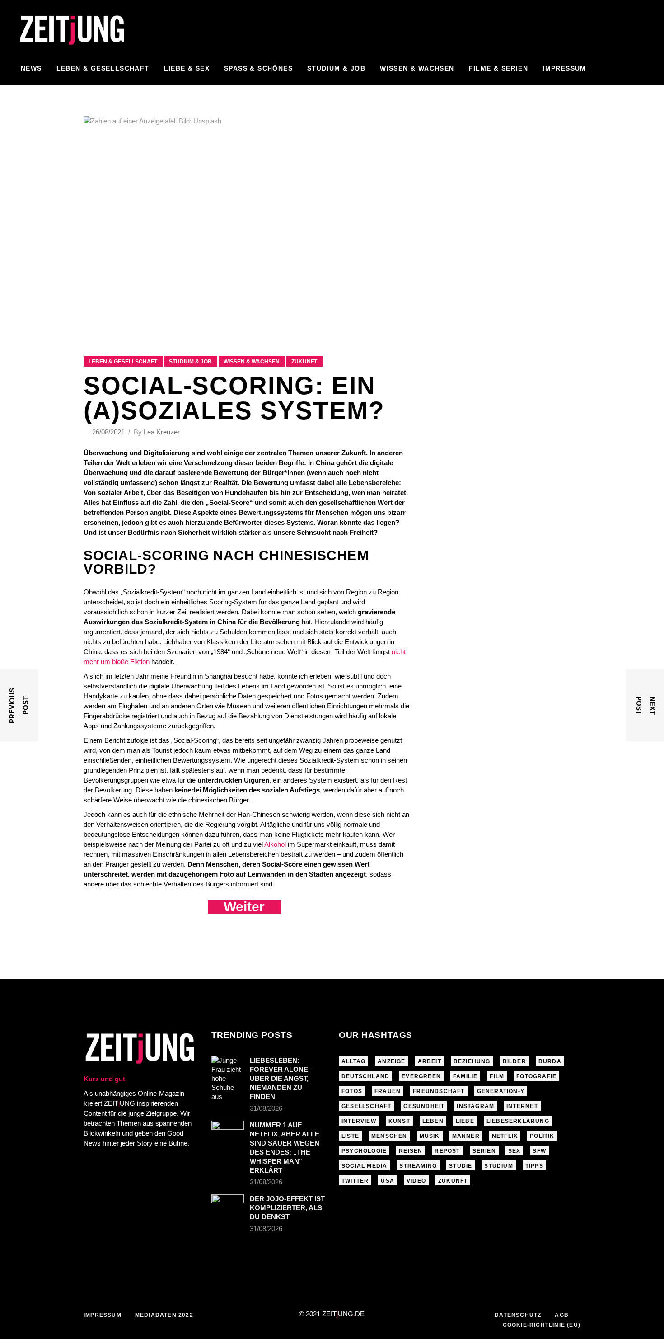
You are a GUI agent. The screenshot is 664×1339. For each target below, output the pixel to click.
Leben (433, 1121)
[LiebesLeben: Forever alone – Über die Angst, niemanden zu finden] (227, 1078)
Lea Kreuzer (162, 432)
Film (497, 1076)
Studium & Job (190, 361)
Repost (447, 1151)
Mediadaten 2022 (164, 1315)
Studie (460, 1166)
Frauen (387, 1091)
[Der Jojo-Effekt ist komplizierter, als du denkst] (227, 1205)
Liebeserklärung (517, 1121)
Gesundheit (423, 1106)
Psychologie (364, 1151)
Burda (549, 1061)
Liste (350, 1136)
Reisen (410, 1151)
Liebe (465, 1121)
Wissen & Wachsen (252, 361)
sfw (539, 1151)
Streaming (418, 1166)
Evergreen (421, 1076)
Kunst (399, 1121)
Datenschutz (518, 1315)
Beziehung (472, 1061)
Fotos (351, 1091)
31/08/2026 (266, 1108)
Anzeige (391, 1061)
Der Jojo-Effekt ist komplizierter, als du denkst (287, 1208)
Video (416, 1181)
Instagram (475, 1106)
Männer (466, 1136)
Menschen (389, 1136)
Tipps (534, 1166)
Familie (465, 1076)
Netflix (505, 1136)
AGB (562, 1315)
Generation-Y (500, 1091)
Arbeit (429, 1061)
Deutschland (365, 1076)
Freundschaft (438, 1091)
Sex (514, 1151)
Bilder (514, 1061)
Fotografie (536, 1076)
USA (387, 1181)
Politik (542, 1136)
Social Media (364, 1166)
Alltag (353, 1061)
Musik (430, 1136)
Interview (358, 1121)
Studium (498, 1166)
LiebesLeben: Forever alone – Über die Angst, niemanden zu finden (281, 1078)
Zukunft (304, 361)
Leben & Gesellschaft (123, 361)
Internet (522, 1106)
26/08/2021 (109, 432)
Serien (484, 1151)
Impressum (103, 1315)
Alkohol (275, 844)
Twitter (355, 1181)
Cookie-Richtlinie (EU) (541, 1325)
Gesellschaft (366, 1106)
